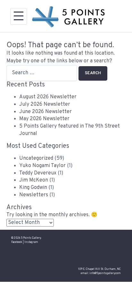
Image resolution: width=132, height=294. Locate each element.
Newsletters (33, 195)
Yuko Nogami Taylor (42, 166)
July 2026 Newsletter (44, 104)
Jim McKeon (33, 180)
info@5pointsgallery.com (105, 273)
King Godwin (33, 187)
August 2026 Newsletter (48, 97)
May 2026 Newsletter (44, 119)
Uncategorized (36, 158)
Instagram (31, 242)
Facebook (16, 242)
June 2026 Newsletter (45, 112)
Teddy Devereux (37, 173)
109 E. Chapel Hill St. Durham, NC (99, 269)
